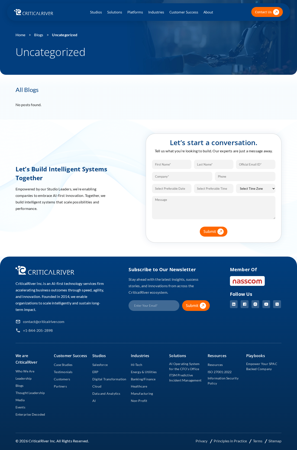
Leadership (24, 378)
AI (94, 401)
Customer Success (183, 12)
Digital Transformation (109, 379)
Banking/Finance (143, 379)
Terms (258, 441)
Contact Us (263, 12)
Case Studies (63, 365)
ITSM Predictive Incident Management (185, 377)
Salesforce (100, 365)
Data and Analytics (106, 393)
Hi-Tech (136, 365)
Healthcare (139, 386)
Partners (60, 386)
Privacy (202, 441)
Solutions (114, 12)
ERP (95, 372)
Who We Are (25, 371)
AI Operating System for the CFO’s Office (184, 366)
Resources (215, 365)
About (208, 12)
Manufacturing (142, 393)
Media (20, 400)
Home (21, 35)
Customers (62, 379)
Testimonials (63, 372)
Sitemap (274, 441)
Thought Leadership (30, 393)
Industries (156, 12)
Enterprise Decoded (30, 414)
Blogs (38, 35)
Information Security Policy (223, 380)
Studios (96, 12)
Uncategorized (64, 35)
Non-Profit (139, 401)
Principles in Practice (231, 441)
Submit (209, 231)
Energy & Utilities (144, 372)
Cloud (96, 386)
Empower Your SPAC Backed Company (261, 366)
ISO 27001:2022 (220, 372)
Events (20, 407)
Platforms (135, 12)
